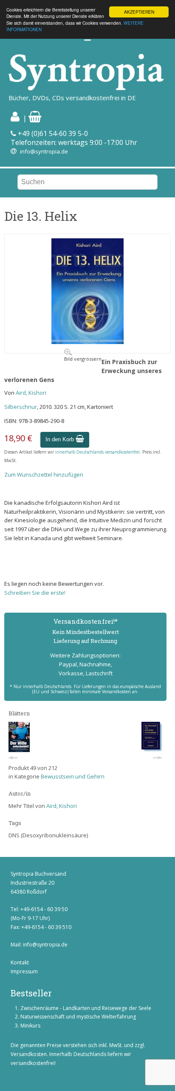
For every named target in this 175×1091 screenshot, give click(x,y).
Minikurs (30, 1025)
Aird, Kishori (31, 392)
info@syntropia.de (44, 151)
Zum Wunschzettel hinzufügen (43, 474)
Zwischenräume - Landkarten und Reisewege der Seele (85, 1008)
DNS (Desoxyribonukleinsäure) (48, 835)
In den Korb (60, 439)
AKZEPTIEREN (139, 12)
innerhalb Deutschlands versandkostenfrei (97, 452)
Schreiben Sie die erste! (34, 592)
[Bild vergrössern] (87, 342)
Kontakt (20, 962)
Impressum (24, 971)
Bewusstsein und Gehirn (72, 776)
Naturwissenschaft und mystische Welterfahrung (78, 1016)
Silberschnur (20, 407)
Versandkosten (29, 1054)
